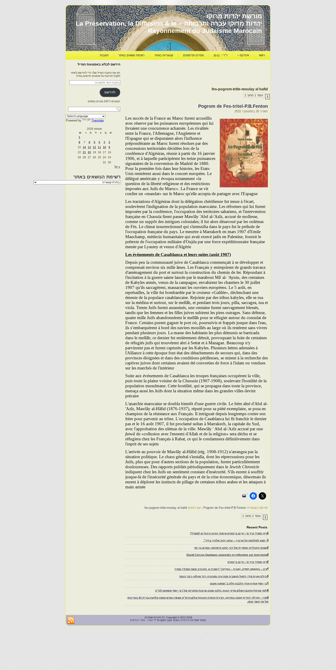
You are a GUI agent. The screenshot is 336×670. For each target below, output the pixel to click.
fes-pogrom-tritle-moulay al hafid (165, 507)
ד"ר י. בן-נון (220, 55)
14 (84, 147)
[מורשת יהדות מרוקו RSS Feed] (71, 620)
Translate (97, 120)
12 (94, 147)
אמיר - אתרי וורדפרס (141, 620)
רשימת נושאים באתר (131, 55)
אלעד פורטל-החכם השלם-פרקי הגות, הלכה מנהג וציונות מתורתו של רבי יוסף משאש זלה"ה (212, 590)
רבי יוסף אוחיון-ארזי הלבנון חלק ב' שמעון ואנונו (239, 583)
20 (89, 152)
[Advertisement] (184, 72)
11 (99, 147)
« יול (117, 166)
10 (104, 147)
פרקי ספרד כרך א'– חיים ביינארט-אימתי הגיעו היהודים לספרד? (229, 533)
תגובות (104, 55)
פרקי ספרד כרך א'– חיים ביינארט (248, 562)
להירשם (109, 92)
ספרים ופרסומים (193, 55)
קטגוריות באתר (163, 55)
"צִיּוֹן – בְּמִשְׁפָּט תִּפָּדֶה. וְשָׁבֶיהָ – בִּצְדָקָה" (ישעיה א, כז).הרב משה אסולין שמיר (221, 569)
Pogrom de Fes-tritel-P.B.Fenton (233, 106)
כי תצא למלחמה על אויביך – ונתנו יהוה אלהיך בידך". (236, 540)
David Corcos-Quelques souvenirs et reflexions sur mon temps (228, 555)
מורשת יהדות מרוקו (234, 16)
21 (84, 152)
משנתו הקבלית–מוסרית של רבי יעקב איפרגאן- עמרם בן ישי (231, 547)
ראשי (262, 55)
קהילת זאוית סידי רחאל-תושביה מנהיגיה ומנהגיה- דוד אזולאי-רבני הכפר (224, 576)
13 (89, 147)
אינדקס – (243, 55)
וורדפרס (185, 620)
